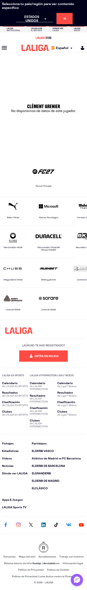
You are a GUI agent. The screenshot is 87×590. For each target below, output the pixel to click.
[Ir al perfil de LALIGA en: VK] (68, 525)
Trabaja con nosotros (71, 556)
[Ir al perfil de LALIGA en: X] (31, 525)
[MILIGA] (81, 48)
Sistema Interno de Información (22, 563)
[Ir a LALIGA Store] (43, 38)
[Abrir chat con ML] (77, 580)
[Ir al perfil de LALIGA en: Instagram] (18, 525)
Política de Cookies (58, 569)
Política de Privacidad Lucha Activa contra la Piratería (43, 576)
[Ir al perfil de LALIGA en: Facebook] (5, 525)
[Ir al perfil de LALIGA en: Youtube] (81, 525)
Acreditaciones (47, 556)
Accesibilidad (51, 563)
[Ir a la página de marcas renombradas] (43, 547)
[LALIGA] (35, 48)
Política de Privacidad (31, 569)
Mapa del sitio (27, 556)
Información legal (73, 563)
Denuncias (9, 556)
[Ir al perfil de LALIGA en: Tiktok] (56, 525)
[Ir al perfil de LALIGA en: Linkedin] (43, 525)
